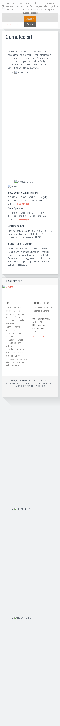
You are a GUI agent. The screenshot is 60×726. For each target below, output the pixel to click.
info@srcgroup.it (21, 203)
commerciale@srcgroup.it (25, 219)
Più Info (30, 24)
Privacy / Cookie (39, 336)
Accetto (30, 18)
